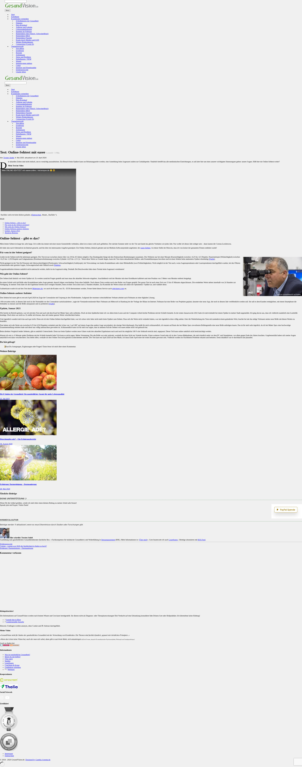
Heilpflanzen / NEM (23, 59)
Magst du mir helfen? (13, 657)
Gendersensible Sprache (15, 622)
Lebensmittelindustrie (24, 29)
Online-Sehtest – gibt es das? (15, 223)
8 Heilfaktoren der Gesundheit (27, 21)
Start (13, 15)
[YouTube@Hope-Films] (7, 699)
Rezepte (19, 53)
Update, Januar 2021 (12, 231)
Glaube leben (21, 72)
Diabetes (19, 23)
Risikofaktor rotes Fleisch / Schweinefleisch (32, 34)
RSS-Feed (201, 540)
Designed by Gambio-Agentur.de (38, 760)
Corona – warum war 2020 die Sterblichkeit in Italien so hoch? (23, 546)
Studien (7, 661)
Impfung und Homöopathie (26, 68)
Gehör (18, 66)
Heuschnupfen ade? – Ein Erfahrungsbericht (18, 439)
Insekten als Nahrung (24, 32)
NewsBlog (20, 49)
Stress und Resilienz (23, 57)
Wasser (18, 61)
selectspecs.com (118, 289)
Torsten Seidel (8, 158)
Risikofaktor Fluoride (24, 38)
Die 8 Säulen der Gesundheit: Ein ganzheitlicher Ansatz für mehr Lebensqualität (32, 394)
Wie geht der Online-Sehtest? (15, 227)
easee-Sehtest (145, 248)
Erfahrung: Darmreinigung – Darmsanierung (18, 484)
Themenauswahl (17, 46)
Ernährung (20, 51)
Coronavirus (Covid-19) (25, 44)
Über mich (143, 540)
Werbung (11, 670)
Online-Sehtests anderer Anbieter (17, 229)
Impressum (9, 754)
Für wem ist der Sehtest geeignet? (17, 225)
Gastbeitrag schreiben (13, 667)
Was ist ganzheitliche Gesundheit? (17, 655)
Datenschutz (36, 215)
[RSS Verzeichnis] (14, 645)
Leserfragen (173, 540)
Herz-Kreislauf (21, 25)
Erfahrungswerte (22, 70)
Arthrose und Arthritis (24, 27)
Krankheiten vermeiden (20, 19)
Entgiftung (15, 17)
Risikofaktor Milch (23, 36)
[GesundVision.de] (22, 8)
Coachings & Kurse (12, 665)
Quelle (211, 259)
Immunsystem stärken (24, 63)
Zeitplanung (20, 55)
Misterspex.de (37, 289)
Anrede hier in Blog (13, 620)
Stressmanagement (108, 540)
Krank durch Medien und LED (27, 40)
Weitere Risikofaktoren (24, 42)
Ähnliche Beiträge (11, 233)
